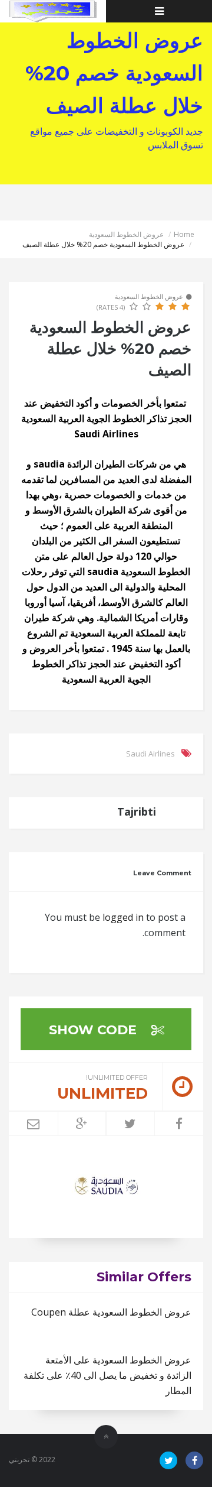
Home (184, 234)
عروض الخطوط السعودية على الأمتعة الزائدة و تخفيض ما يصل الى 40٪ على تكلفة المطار (107, 1375)
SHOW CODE (94, 1030)
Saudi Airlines (150, 753)
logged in (123, 917)
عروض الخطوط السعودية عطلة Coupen (111, 1312)
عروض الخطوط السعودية (126, 234)
